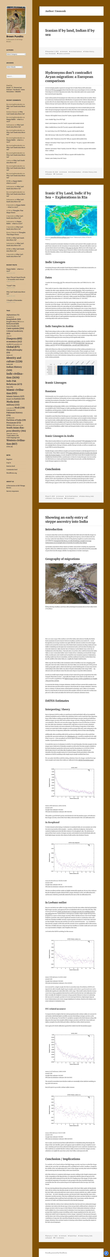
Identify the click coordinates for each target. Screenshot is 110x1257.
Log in (8, 463)
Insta (23, 89)
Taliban (15, 433)
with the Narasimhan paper (86, 760)
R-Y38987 (61, 412)
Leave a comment (64, 53)
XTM (9, 447)
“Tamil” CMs (10, 285)
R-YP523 (92, 292)
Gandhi (9, 344)
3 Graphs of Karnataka (14, 300)
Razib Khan (73, 1236)
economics (14, 341)
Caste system (15, 328)
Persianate (13, 423)
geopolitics (18, 344)
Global (13, 346)
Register (9, 459)
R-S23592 (58, 406)
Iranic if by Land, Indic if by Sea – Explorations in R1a (68, 195)
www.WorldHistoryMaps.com (60, 237)
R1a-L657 (59, 282)
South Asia (19, 425)
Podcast (9, 89)
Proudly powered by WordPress (56, 1253)
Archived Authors (76, 51)
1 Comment (59, 174)
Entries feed (10, 466)
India (9, 364)
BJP (22, 321)
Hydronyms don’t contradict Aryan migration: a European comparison (69, 77)
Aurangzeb (10, 317)
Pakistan (10, 410)
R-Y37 (46, 298)
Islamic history (15, 396)
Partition (10, 418)
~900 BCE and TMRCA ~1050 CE (61, 343)
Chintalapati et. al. (72, 736)
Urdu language (13, 437)
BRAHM (18, 92)
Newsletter (10, 92)
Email (8, 87)
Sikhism (10, 425)
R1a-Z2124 (78, 290)
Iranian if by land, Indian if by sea (70, 32)
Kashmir (19, 399)
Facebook (16, 89)
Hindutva (9, 355)
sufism (9, 433)
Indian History (89, 51)
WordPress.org (11, 473)
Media (12, 401)
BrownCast (18, 87)
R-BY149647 (88, 441)
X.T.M (8, 181)
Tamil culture (12, 435)
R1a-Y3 (90, 400)
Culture (8, 336)
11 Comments (59, 1238)
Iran (9, 387)
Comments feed (11, 469)
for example (57, 90)
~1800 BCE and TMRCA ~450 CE (76, 341)
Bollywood (12, 324)
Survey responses (12, 491)
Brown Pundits (14, 36)
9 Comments (70, 498)
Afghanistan (12, 315)
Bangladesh (13, 319)
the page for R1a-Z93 (72, 248)
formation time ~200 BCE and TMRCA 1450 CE (76, 345)
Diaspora (14, 338)
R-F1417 (50, 445)
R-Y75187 (50, 406)
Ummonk (65, 51)
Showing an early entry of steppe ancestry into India (66, 519)
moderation (10, 408)
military (13, 405)
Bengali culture (13, 321)
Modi (19, 407)
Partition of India (16, 420)
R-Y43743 (88, 294)
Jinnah (10, 399)
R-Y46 (81, 294)
